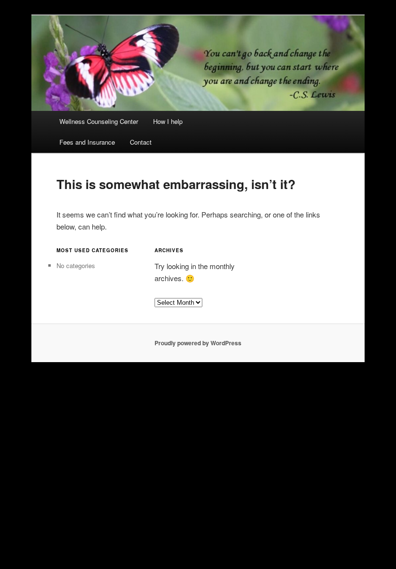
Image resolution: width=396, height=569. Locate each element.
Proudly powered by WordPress (198, 343)
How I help (168, 121)
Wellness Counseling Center (98, 121)
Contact (141, 142)
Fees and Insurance (87, 142)
